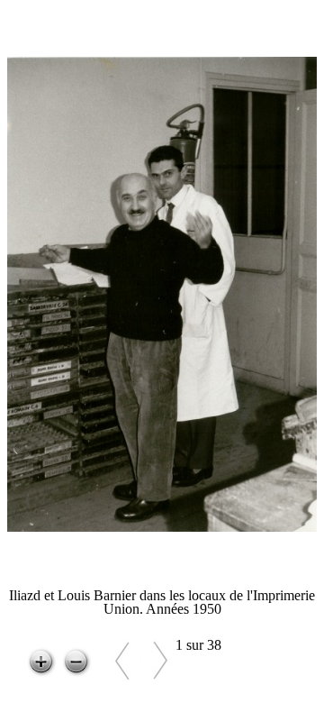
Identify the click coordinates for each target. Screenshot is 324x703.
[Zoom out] (76, 662)
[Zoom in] (41, 662)
